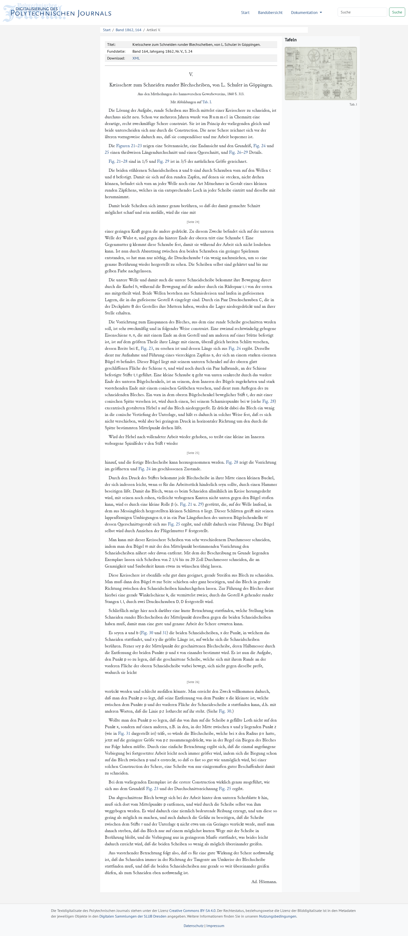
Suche (397, 12)
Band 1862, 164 (128, 29)
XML (136, 58)
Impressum (215, 925)
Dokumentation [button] (305, 12)
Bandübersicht (270, 12)
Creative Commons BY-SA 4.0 (192, 910)
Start (245, 12)
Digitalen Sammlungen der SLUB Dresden (132, 916)
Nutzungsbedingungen (277, 916)
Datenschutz (194, 925)
